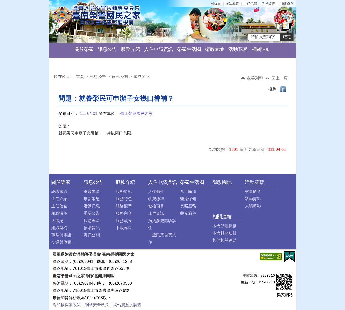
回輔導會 (287, 4)
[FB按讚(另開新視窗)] (283, 89)
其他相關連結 (224, 240)
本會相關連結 (224, 233)
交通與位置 (61, 242)
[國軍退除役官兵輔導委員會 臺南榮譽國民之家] (96, 15)
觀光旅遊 (188, 213)
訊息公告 (107, 49)
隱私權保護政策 (67, 305)
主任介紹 (59, 199)
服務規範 (124, 191)
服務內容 (124, 213)
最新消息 (92, 199)
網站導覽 (232, 4)
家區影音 (253, 191)
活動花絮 (238, 49)
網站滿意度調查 (127, 305)
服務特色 (124, 199)
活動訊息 (92, 206)
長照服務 (188, 206)
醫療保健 (188, 199)
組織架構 (59, 228)
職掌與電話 (61, 235)
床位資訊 (156, 213)
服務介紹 (130, 49)
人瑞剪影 (253, 206)
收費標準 (156, 199)
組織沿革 (59, 213)
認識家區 (59, 191)
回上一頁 (280, 78)
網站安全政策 (97, 305)
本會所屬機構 (224, 226)
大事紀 (57, 221)
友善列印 (255, 78)
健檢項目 (156, 206)
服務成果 (124, 221)
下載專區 (124, 228)
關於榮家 (84, 49)
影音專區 (92, 191)
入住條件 (156, 191)
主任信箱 (250, 4)
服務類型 (124, 206)
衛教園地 (214, 49)
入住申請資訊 (158, 49)
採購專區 (92, 221)
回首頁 (215, 4)
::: (54, 77)
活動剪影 (253, 199)
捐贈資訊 (92, 228)
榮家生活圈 (189, 49)
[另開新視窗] (271, 256)
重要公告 (92, 213)
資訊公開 (120, 76)
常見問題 (268, 4)
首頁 (80, 76)
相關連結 (261, 49)
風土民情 (188, 191)
